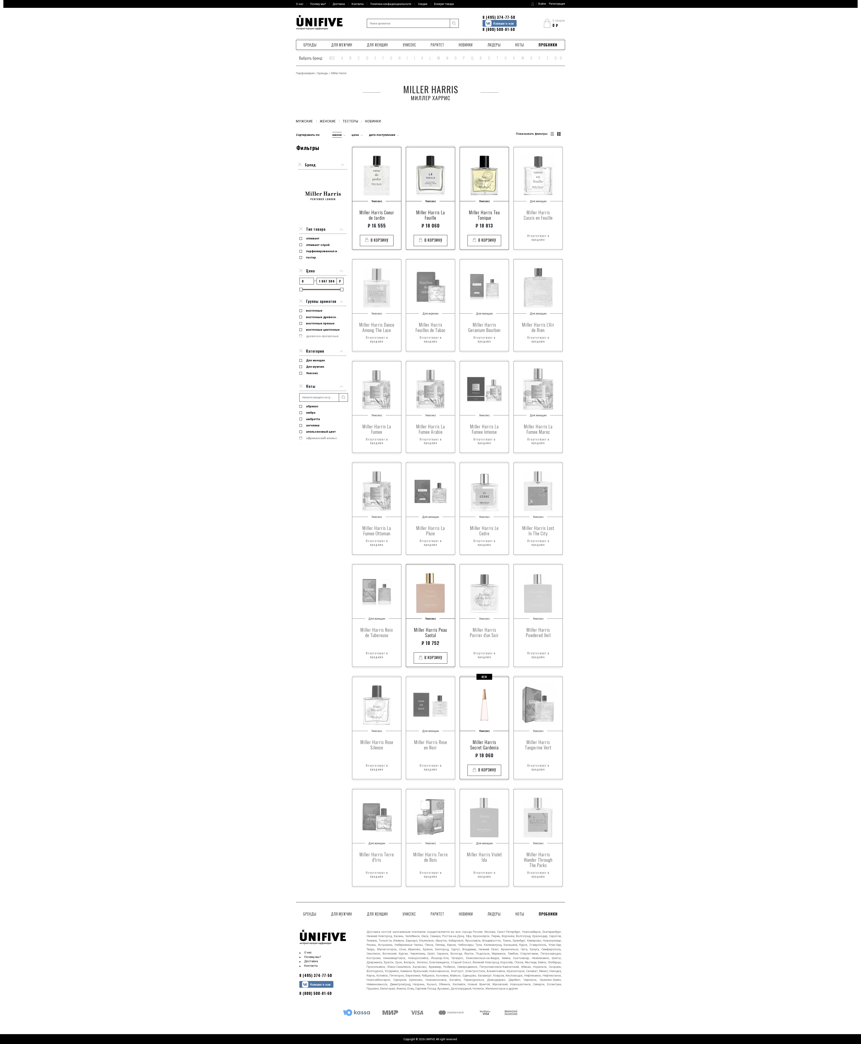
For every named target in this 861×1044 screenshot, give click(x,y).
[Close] (301, 229)
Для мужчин (341, 45)
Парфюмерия (305, 73)
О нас (308, 952)
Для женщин (377, 45)
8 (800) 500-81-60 (499, 29)
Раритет (437, 45)
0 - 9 (558, 58)
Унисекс (409, 45)
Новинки (466, 45)
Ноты (519, 45)
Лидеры (494, 45)
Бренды (310, 45)
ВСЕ (332, 58)
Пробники (548, 45)
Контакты (311, 965)
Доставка (311, 961)
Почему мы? (312, 957)
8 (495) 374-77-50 (499, 17)
